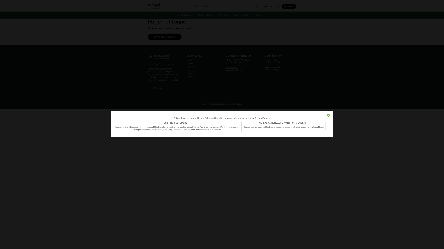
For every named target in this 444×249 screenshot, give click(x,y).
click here (195, 130)
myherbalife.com (317, 127)
